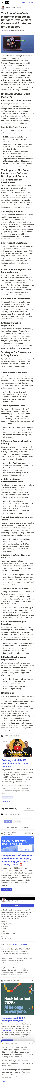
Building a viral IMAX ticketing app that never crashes (16, 763)
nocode (5, 30)
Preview (17, 821)
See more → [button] (7, 889)
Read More (6, 802)
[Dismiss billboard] (32, 1043)
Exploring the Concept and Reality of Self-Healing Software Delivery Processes (15, 951)
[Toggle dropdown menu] (32, 735)
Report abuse (24, 827)
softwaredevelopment (17, 30)
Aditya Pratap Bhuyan (13, 7)
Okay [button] (5, 1081)
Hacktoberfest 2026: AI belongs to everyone (13, 1019)
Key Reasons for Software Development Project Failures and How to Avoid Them (15, 971)
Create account (27, 2)
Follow (17, 906)
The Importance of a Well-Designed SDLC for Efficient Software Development (16, 961)
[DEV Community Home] (7, 2)
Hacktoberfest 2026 (8, 1030)
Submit (7, 821)
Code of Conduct (12, 827)
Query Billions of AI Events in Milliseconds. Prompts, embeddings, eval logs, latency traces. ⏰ (16, 860)
